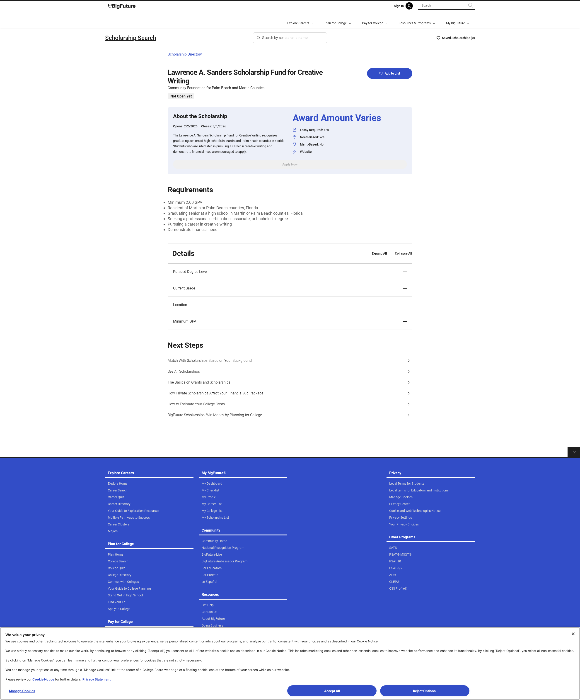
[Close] (573, 634)
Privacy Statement (96, 679)
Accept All (332, 691)
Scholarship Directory (185, 54)
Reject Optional (425, 691)
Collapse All (403, 253)
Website (306, 151)
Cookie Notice (43, 679)
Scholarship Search (130, 37)
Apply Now (289, 164)
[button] (290, 272)
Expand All (379, 253)
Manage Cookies (22, 691)
